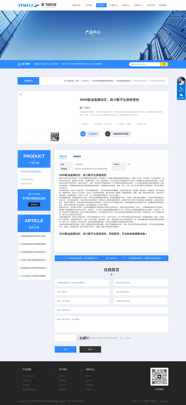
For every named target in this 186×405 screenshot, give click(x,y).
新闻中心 (138, 5)
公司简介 (62, 376)
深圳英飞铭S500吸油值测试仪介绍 (34, 260)
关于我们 (89, 5)
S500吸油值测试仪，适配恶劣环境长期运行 (145, 258)
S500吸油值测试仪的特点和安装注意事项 (34, 236)
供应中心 (126, 5)
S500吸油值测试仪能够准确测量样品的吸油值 (34, 244)
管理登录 (154, 401)
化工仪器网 (144, 401)
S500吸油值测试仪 (123, 81)
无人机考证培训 (29, 376)
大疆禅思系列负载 (29, 389)
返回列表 (113, 258)
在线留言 (77, 156)
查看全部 (34, 204)
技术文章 (151, 5)
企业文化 (62, 385)
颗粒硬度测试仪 (26, 184)
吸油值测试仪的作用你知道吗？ (34, 268)
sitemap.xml (163, 401)
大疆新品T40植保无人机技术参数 (46, 64)
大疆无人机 (27, 380)
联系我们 (163, 5)
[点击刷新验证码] (83, 338)
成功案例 (89, 385)
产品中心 (101, 5)
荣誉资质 (62, 380)
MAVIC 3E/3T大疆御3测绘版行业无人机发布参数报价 (82, 64)
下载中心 (114, 5)
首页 (77, 81)
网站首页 (76, 5)
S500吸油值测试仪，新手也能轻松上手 (83, 258)
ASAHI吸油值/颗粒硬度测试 (102, 81)
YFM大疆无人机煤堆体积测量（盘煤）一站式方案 (34, 276)
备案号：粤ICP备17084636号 (71, 401)
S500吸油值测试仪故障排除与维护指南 (34, 252)
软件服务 (26, 385)
